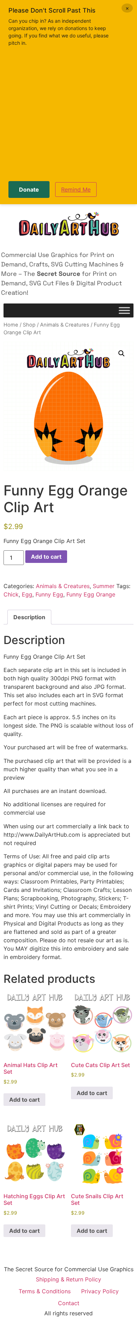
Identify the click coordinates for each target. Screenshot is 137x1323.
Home (11, 325)
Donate (29, 189)
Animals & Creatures (64, 325)
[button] (121, 353)
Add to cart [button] (24, 1099)
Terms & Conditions (45, 1291)
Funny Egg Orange (90, 594)
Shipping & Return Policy (68, 1279)
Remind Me (76, 189)
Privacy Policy (100, 1291)
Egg (27, 594)
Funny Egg (49, 594)
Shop (29, 325)
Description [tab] (29, 617)
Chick (11, 594)
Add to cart (46, 556)
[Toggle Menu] (124, 310)
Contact (68, 1303)
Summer (104, 585)
